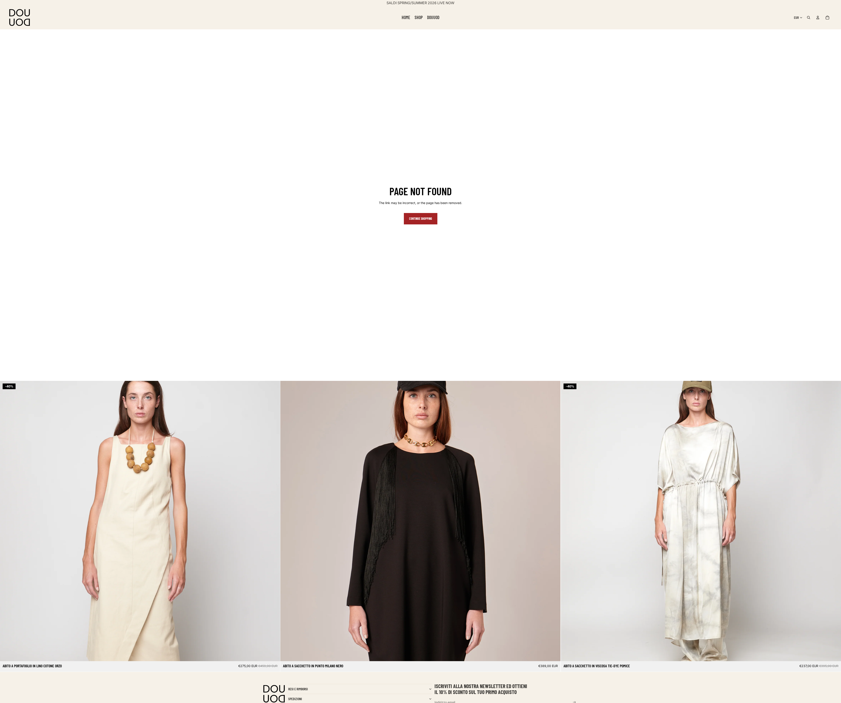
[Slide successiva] (273, 521)
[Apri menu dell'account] (818, 17)
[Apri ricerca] (808, 17)
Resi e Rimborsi (298, 689)
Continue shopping (420, 218)
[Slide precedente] (6, 521)
